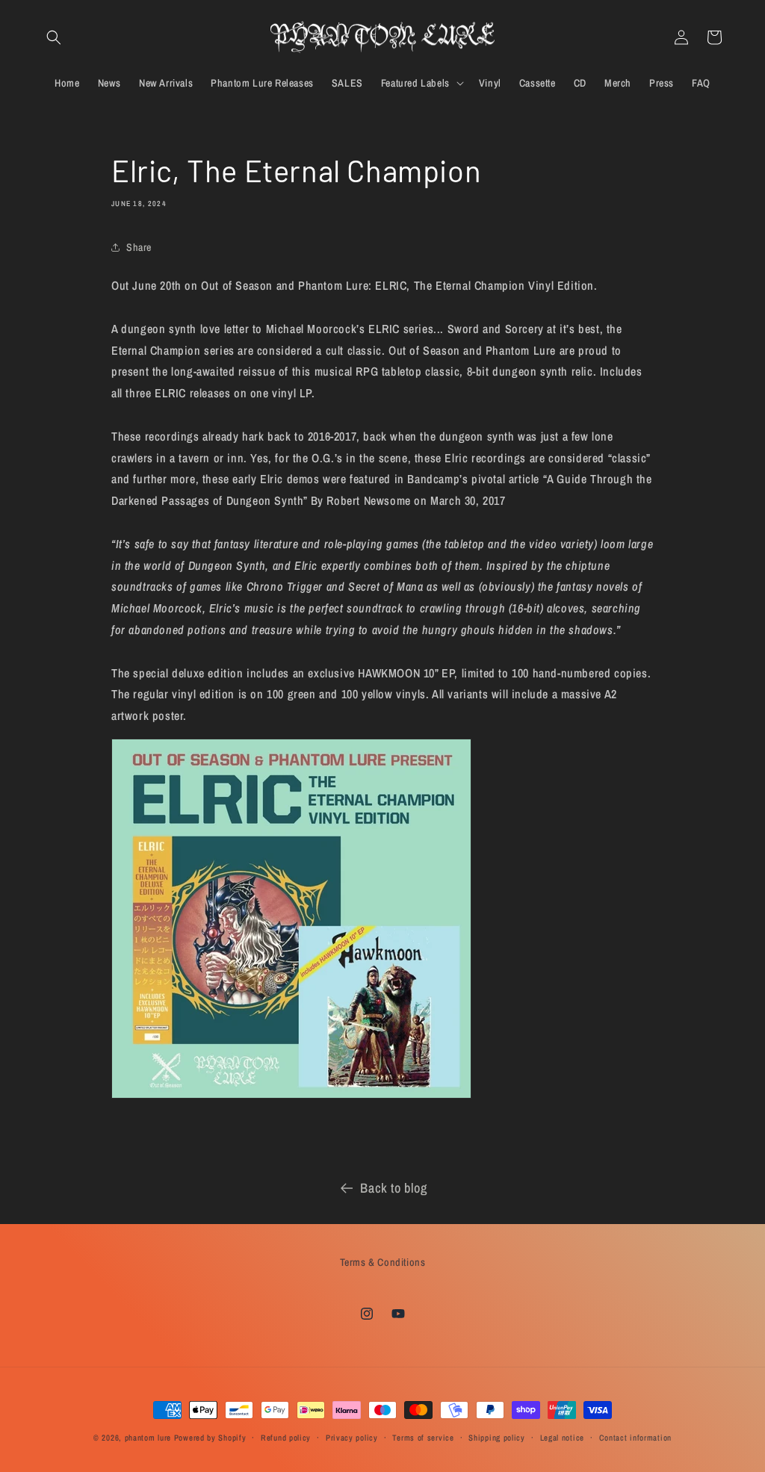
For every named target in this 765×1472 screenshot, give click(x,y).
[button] (53, 37)
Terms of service (422, 1437)
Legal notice (562, 1437)
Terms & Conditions (383, 1262)
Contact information (635, 1437)
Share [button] (139, 247)
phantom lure (148, 1437)
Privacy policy (352, 1437)
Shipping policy (496, 1437)
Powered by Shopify (210, 1437)
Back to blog (393, 1187)
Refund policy (286, 1437)
